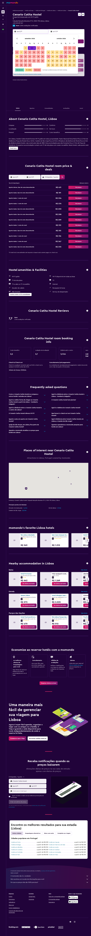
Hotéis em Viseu (53, 854)
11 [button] (38, 52)
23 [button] (30, 61)
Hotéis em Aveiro (54, 847)
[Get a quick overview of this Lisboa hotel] (87, 119)
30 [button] (30, 65)
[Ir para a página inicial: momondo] (12, 3)
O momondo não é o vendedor (21, 876)
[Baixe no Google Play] (73, 897)
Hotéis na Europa (29, 10)
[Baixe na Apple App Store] (73, 901)
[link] (29, 583)
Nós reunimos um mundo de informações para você (27, 879)
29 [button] (25, 65)
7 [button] (21, 52)
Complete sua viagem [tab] (63, 833)
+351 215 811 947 (18, 23)
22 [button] (25, 61)
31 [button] (74, 65)
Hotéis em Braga (16, 844)
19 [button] (42, 56)
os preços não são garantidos (48, 870)
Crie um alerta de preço (76, 665)
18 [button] (38, 56)
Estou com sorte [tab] (49, 833)
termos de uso (35, 805)
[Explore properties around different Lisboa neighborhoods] (87, 563)
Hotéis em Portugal (40, 10)
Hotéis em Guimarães (55, 852)
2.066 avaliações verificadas (29, 25)
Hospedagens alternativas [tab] (32, 833)
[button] (3, 3)
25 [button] (38, 61)
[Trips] (3, 24)
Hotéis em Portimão (17, 852)
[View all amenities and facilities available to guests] (87, 270)
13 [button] (17, 56)
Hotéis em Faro (15, 854)
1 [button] (25, 48)
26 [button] (42, 61)
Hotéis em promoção (18, 10)
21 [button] (21, 61)
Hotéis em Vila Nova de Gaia (57, 844)
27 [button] (17, 65)
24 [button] (34, 61)
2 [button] (29, 48)
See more (84, 570)
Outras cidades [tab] (16, 833)
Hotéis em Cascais (54, 842)
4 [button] (38, 48)
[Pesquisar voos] (3, 8)
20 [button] (17, 61)
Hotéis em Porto (16, 842)
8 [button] (25, 52)
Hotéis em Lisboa (51, 10)
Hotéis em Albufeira (16, 847)
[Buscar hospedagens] (3, 12)
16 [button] (29, 56)
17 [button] (34, 56)
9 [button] (29, 52)
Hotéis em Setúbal (54, 849)
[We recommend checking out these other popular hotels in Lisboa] (87, 528)
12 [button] (42, 52)
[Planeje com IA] (3, 19)
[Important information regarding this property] (87, 340)
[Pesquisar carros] (3, 15)
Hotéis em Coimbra (16, 849)
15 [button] (25, 56)
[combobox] (29, 781)
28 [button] (21, 65)
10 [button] (34, 52)
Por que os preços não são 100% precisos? (24, 882)
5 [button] (42, 48)
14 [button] (21, 56)
